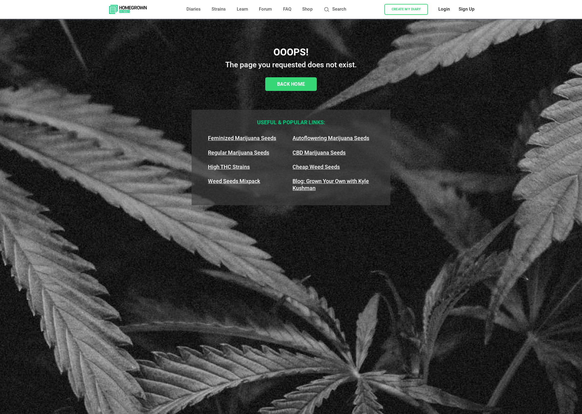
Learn (242, 9)
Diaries (193, 9)
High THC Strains (229, 167)
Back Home (291, 84)
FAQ (287, 9)
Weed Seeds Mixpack (234, 181)
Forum (265, 9)
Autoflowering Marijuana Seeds (331, 138)
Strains (219, 9)
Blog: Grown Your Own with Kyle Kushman (331, 185)
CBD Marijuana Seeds (319, 152)
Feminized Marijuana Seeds (242, 138)
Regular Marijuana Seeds (238, 152)
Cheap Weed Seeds (316, 167)
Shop (307, 9)
